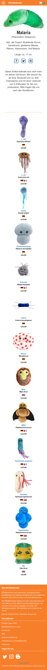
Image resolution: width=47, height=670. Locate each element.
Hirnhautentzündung (24, 246)
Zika (23, 566)
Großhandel (6, 630)
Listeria (23, 318)
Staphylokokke (23, 530)
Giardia (23, 211)
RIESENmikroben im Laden (11, 627)
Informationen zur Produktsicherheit (14, 641)
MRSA (23, 425)
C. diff (23, 139)
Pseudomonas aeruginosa (23, 461)
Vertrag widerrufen (23, 663)
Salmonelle (23, 494)
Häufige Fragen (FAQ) (9, 623)
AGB (3, 634)
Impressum (5, 644)
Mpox (23, 389)
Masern (23, 354)
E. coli (24, 175)
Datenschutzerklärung (9, 637)
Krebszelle (23, 282)
